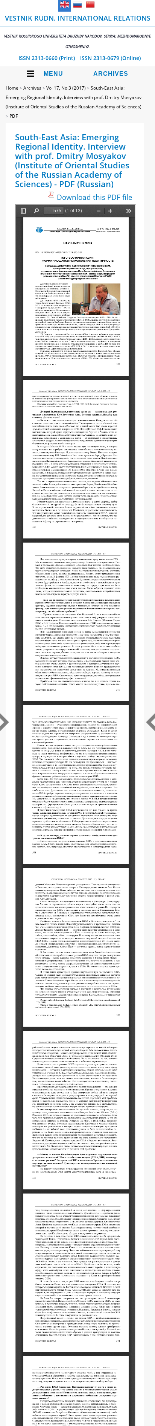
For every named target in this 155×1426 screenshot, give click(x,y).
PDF (13, 116)
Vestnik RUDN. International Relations (77, 31)
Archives (110, 73)
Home (12, 88)
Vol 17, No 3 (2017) (66, 88)
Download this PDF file (94, 197)
